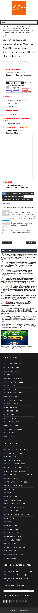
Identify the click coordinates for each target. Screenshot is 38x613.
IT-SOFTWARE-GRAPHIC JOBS (17, 467)
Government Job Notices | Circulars (19, 575)
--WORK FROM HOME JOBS (16, 547)
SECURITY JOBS (11, 511)
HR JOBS (8, 522)
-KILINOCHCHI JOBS (13, 422)
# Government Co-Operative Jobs (12, 196)
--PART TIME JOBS (12, 533)
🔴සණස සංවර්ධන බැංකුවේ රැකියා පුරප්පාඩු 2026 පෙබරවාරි (21, 224)
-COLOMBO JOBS (12, 367)
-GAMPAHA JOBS (12, 371)
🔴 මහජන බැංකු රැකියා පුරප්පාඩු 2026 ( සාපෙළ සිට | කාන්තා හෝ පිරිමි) (23, 231)
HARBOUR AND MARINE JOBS (17, 515)
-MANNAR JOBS (11, 425)
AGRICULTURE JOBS (13, 489)
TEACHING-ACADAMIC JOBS (16, 471)
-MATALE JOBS (11, 396)
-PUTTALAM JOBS (12, 389)
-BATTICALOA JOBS (13, 404)
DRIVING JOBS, (22, 61)
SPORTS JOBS (10, 543)
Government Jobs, (19, 63)
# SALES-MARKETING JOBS (24, 199)
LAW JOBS (9, 493)
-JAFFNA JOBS (11, 407)
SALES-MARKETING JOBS (15, 464)
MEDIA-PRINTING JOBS (14, 507)
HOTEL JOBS (10, 518)
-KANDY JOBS (10, 375)
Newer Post (7, 243)
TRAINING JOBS (11, 457)
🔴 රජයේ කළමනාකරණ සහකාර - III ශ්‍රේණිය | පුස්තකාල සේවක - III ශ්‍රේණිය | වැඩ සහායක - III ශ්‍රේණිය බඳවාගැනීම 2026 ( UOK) (17, 303)
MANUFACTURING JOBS (14, 536)
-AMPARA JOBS (11, 418)
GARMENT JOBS (11, 529)
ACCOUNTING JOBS (13, 460)
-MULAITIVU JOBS (12, 436)
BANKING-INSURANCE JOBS (16, 449)
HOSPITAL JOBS (11, 478)
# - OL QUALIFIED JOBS (14, 193)
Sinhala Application (13, 123)
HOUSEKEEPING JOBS (14, 554)
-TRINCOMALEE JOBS (13, 429)
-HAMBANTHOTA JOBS (14, 393)
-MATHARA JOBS (12, 433)
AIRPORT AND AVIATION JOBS (17, 482)
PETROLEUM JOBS (12, 540)
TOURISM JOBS (11, 551)
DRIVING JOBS (11, 496)
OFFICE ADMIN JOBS (13, 453)
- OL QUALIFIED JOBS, (11, 61)
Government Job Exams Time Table (19, 571)
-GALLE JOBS (10, 385)
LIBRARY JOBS (11, 525)
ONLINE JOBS (10, 558)
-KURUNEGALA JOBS (13, 378)
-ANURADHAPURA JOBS (14, 382)
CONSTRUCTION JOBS (14, 486)
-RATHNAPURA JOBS (13, 400)
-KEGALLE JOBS (11, 411)
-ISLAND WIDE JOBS (13, 364)
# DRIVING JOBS (28, 193)
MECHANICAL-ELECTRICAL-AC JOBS (19, 475)
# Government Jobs (8, 199)
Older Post (30, 243)
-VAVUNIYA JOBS (12, 414)
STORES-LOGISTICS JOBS (15, 504)
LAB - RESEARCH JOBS (14, 500)
